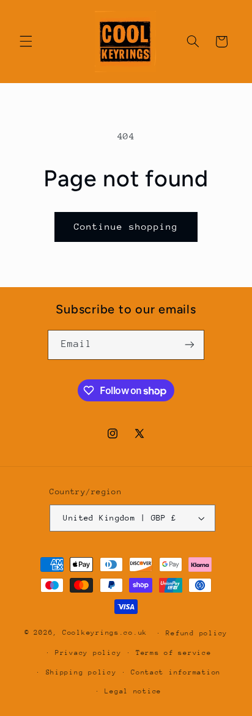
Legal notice (133, 691)
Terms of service (174, 653)
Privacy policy (88, 653)
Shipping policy (81, 672)
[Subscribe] (190, 345)
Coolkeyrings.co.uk (104, 633)
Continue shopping (126, 226)
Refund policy (197, 633)
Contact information (176, 672)
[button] (26, 41)
